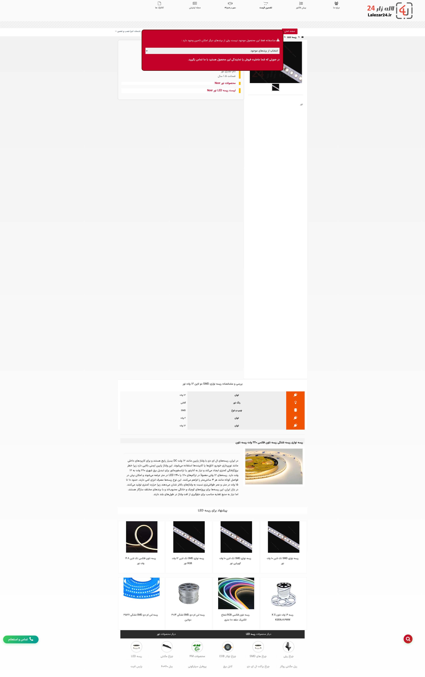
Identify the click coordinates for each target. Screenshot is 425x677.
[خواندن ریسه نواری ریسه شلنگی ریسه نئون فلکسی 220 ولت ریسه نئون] (274, 466)
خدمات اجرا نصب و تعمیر (129, 31)
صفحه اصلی (289, 31)
